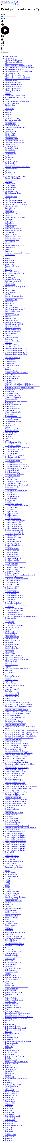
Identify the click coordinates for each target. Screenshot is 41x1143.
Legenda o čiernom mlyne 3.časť (16, 352)
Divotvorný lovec (11, 197)
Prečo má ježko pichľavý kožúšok (16, 799)
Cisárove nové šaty (11, 139)
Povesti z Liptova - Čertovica (14, 708)
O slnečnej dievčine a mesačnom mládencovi (20, 575)
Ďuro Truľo (9, 219)
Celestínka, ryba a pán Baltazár (15, 127)
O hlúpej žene (9, 477)
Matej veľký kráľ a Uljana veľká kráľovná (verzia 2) (22, 386)
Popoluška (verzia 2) (12, 693)
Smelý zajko (9, 934)
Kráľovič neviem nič (12, 315)
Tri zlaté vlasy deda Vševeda (14, 1056)
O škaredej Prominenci (12, 586)
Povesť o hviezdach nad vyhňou (15, 747)
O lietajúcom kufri (11, 498)
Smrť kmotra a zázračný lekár (15, 938)
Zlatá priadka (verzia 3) (12, 1118)
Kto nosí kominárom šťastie (14, 324)
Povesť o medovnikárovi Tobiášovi (16, 762)
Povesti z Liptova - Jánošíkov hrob (16, 710)
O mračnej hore (10, 509)
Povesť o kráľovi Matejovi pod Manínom (18, 753)
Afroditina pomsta (11, 56)
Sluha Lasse (9, 929)
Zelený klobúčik (10, 1103)
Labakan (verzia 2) (11, 337)
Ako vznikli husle (11, 81)
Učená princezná (10, 1069)
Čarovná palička (10, 154)
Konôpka (8, 294)
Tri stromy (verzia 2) (12, 1050)
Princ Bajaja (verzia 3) (12, 820)
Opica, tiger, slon (10, 635)
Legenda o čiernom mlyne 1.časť (16, 348)
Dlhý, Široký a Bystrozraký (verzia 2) (17, 202)
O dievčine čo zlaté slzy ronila (15, 459)
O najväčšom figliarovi (12, 535)
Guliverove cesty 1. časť (13, 236)
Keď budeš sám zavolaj (13, 281)
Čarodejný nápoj (10, 150)
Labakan (8, 335)
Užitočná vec (9, 1073)
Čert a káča (9, 159)
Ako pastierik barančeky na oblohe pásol (18, 71)
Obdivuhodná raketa (12, 627)
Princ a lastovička (11, 814)
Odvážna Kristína (11, 633)
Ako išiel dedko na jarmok (14, 64)
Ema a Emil (9, 221)
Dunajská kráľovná (11, 213)
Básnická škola (10, 105)
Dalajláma (8, 182)
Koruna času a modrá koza (14, 298)
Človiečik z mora (10, 172)
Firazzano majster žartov (13, 228)
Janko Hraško (9, 260)
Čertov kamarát (10, 165)
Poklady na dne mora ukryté (14, 685)
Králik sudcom (10, 303)
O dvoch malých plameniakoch (15, 468)
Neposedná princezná (12, 431)
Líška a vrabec (10, 363)
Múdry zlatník (9, 414)
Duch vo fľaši (9, 212)
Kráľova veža (9, 313)
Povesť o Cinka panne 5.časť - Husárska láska (20, 736)
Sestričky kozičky (11, 912)
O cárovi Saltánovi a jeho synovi (16, 444)
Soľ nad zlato (9, 949)
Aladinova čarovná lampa (13, 84)
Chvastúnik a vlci (11, 137)
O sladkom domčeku (12, 573)
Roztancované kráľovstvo (13, 901)
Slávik (7, 919)
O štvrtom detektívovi (12, 590)
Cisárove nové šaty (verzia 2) (14, 140)
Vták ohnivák (9, 1090)
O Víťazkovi (9, 607)
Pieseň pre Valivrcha (12, 676)
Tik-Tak (7, 1022)
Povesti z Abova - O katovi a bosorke (17, 702)
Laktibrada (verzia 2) (12, 345)
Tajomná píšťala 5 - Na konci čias (16, 1019)
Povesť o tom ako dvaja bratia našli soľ (18, 788)
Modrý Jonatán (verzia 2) (13, 408)
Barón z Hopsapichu (12, 103)
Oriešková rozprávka (12, 637)
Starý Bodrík (9, 960)
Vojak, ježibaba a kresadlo (13, 1084)
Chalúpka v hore (10, 131)
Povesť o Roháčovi (11, 777)
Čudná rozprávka (11, 180)
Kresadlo (8, 316)
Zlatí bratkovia (10, 1120)
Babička (8, 94)
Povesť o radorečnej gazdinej (14, 773)
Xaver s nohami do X (12, 1092)
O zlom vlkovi (10, 623)
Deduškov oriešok (11, 191)
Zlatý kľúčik (9, 1129)
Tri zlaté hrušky (10, 1054)
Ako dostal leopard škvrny (14, 62)
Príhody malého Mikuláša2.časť (15, 837)
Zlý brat (7, 1133)
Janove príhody (10, 264)
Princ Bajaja (9, 816)
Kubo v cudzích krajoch (13, 330)
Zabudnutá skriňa (11, 1095)
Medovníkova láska (11, 393)
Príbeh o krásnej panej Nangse (15, 831)
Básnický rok (9, 107)
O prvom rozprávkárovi (13, 558)
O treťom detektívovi (12, 592)
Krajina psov (9, 301)
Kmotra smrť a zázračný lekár (15, 286)
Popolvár (8, 698)
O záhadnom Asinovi (12, 612)
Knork (7, 288)
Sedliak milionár (10, 910)
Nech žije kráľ (10, 425)
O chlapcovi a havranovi (13, 446)
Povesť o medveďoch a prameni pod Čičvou (19, 764)
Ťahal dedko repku (11, 1067)
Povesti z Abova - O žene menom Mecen (18, 706)
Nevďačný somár (11, 434)
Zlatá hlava (8, 1107)
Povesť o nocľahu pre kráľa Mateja (16, 768)
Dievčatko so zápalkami (13, 193)
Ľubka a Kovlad (10, 374)
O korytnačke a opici (12, 487)
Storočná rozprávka (11, 972)
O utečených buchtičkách (13, 603)
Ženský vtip (9, 1138)
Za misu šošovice (11, 1093)
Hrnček (7, 249)
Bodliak (7, 116)
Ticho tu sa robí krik (11, 1020)
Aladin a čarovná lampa (13, 82)
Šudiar (7, 1009)
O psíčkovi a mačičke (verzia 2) (15, 562)
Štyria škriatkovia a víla (13, 1007)
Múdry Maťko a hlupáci (13, 412)
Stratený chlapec (10, 975)
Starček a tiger (10, 959)
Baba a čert (9, 92)
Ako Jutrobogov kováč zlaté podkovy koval (19, 67)
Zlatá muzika (9, 1112)
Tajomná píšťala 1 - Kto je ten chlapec (17, 1013)
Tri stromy (8, 1048)
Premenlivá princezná (12, 809)
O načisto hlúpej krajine (13, 524)
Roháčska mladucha (11, 876)
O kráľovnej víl (10, 492)
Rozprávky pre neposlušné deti (15, 897)
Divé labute (9, 195)
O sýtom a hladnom (11, 582)
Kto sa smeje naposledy (13, 328)
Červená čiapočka (11, 169)
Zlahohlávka (9, 1105)
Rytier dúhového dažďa (13, 908)
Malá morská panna (11, 378)
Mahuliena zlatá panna (12, 376)
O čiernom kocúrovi (11, 451)
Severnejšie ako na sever (13, 914)
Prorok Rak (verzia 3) (12, 858)
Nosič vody (9, 438)
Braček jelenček (10, 122)
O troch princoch (10, 599)
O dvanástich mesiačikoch (13, 462)
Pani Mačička (9, 652)
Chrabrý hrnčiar (10, 135)
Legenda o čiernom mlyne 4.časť (16, 354)
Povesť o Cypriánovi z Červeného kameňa (19, 738)
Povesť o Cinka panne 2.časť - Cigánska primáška (21, 730)
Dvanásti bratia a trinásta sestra (15, 217)
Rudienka (8, 902)
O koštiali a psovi (11, 489)
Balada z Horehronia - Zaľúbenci (16, 97)
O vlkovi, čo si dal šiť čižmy (14, 609)
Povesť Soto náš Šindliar (13, 796)
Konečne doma (10, 292)
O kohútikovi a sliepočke (13, 483)
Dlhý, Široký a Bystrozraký (14, 200)
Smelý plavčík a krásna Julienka (15, 932)
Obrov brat (8, 629)
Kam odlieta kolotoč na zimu (14, 273)
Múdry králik (9, 410)
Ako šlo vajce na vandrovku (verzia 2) (17, 77)
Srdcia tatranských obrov (13, 957)
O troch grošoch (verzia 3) (13, 597)
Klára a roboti (9, 283)
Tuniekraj (8, 1065)
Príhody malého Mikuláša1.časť (15, 835)
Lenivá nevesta (10, 356)
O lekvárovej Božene (12, 496)
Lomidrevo (8, 367)
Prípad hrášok (9, 852)
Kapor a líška (9, 275)
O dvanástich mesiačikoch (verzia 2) (17, 464)
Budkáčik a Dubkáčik (12, 125)
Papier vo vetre (10, 653)
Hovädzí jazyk (10, 247)
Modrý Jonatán (10, 406)
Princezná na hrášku (11, 824)
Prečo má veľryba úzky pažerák (15, 801)
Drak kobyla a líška (11, 206)
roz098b (8, 880)
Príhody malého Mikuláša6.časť (15, 844)
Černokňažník (9, 157)
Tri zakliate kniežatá (11, 1052)
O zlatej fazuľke (10, 618)
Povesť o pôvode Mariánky (14, 770)
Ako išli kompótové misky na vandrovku (18, 66)
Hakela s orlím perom (12, 240)
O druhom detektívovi (12, 461)
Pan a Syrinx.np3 (11, 646)
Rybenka (8, 906)
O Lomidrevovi (10, 500)
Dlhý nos (8, 198)
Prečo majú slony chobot (13, 798)
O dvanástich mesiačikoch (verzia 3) (17, 466)
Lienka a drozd (10, 360)
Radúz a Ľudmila (11, 863)
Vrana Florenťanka (11, 1086)
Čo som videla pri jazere (13, 178)
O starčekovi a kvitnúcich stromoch (16, 579)
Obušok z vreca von (11, 631)
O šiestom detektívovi (12, 584)
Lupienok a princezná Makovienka (16, 373)
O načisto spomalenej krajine (14, 530)
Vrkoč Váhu (9, 1088)
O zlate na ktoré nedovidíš (13, 614)
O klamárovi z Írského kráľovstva (16, 481)
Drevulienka (9, 210)
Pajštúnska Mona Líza (12, 640)
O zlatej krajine (10, 620)
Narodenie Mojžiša (11, 419)
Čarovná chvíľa (10, 152)
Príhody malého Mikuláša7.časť (15, 846)
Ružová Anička (10, 904)
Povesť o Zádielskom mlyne (14, 794)
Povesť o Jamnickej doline (14, 749)
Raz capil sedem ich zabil (13, 865)
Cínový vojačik (10, 144)
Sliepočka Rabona (11, 923)
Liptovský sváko (10, 361)
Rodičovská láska (11, 874)
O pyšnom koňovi (11, 565)
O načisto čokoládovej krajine (15, 521)
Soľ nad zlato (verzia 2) (13, 951)
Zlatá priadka (9, 1114)
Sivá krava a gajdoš (11, 916)
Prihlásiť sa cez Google (10, 2)
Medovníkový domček (12, 395)
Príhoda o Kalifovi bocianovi (14, 833)
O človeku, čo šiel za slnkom (14, 455)
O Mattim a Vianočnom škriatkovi (16, 506)
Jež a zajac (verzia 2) (12, 272)
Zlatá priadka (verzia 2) (12, 1116)
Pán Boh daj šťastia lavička (14, 657)
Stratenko (8, 974)
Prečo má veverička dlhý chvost (15, 803)
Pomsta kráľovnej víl (12, 689)
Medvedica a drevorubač (13, 397)
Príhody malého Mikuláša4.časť (15, 841)
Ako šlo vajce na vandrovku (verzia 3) (17, 79)
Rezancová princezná (12, 869)
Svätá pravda (9, 985)
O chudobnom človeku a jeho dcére (17, 448)
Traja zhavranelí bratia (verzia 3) (15, 1030)
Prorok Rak (9, 854)
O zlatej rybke (9, 622)
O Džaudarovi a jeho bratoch (14, 474)
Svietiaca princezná (11, 989)
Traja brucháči (10, 1024)
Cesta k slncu (9, 129)
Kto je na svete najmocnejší (14, 322)
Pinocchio (8, 678)
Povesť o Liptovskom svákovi (15, 760)
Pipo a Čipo (9, 682)
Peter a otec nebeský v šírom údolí (16, 668)
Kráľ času (8, 305)
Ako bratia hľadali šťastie (13, 60)
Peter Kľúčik (9, 672)
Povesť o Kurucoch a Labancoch (16, 756)
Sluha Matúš (9, 931)
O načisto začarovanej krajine (15, 532)
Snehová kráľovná (11, 940)
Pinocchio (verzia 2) (11, 680)
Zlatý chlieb (9, 1127)
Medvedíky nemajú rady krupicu (16, 401)
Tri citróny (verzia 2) (12, 1034)
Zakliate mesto (10, 1101)
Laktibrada (8, 343)
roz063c (7, 878)
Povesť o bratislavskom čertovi (15, 717)
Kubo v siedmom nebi (12, 331)
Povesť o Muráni (10, 766)
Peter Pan (8, 674)
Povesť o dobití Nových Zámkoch (16, 743)
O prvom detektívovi (12, 556)
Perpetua (8, 667)
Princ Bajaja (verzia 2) (12, 818)
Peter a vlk (8, 670)
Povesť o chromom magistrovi (15, 725)
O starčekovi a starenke (12, 580)
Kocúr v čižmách (10, 290)
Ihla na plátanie (10, 255)
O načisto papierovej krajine (14, 528)
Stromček (8, 981)
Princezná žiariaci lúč (12, 829)
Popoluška (8, 691)
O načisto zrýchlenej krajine (14, 534)
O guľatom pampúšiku (12, 476)
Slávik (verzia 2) (10, 921)
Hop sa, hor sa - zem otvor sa (14, 245)
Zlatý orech (9, 1131)
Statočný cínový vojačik (13, 962)
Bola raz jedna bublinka (13, 120)
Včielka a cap (9, 1077)
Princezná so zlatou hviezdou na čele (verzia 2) (20, 828)
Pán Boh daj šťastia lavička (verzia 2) (17, 659)
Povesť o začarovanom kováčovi (16, 792)
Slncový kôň (9, 927)
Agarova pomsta (10, 58)
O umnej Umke (10, 601)
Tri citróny (8, 1032)
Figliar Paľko (9, 227)
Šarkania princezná (11, 994)
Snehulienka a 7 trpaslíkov (14, 946)
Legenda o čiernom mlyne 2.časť (16, 350)
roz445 (7, 886)
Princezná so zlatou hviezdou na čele (17, 826)
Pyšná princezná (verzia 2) (14, 861)
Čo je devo (8, 174)
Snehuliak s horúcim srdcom (14, 944)
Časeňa (7, 155)
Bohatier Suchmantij (12, 118)
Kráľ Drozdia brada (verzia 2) (15, 309)
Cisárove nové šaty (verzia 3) (14, 142)
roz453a (7, 887)
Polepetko (8, 687)
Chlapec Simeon (10, 133)
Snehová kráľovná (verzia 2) (14, 942)
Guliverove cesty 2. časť (13, 238)
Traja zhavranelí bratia (12, 1026)
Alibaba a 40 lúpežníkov (13, 88)
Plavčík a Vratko (10, 683)
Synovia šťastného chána (13, 992)
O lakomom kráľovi (11, 494)
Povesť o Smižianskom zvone (15, 783)
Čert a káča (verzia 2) (12, 161)
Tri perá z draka (10, 1045)
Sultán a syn (9, 983)
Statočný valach (10, 966)
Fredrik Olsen (9, 232)
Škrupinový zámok (11, 1005)
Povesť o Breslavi (11, 719)
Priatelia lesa (9, 811)
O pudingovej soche (11, 564)
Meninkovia (9, 403)
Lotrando (8, 369)
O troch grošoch (10, 594)
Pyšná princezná (10, 859)
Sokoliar (8, 947)
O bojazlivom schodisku (13, 442)
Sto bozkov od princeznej (13, 968)
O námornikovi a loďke (13, 537)
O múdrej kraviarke (11, 513)
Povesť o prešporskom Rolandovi (16, 771)
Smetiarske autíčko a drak (13, 936)
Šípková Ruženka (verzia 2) (14, 1000)
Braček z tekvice (10, 124)
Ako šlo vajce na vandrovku (14, 75)
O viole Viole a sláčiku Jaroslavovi (16, 605)
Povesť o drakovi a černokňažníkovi (17, 745)
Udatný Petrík (9, 1071)
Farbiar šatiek (9, 223)
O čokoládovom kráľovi (13, 457)
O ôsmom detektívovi (12, 549)
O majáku (8, 502)
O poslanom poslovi (11, 552)
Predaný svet (9, 807)
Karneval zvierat (10, 277)
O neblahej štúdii (10, 539)
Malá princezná (10, 380)
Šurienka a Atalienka (12, 1011)
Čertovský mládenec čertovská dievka (17, 167)
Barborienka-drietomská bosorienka (17, 101)
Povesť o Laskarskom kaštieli (15, 758)
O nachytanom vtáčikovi (13, 519)
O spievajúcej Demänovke (14, 577)
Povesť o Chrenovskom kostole (15, 723)
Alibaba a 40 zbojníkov (13, 90)
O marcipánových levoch (13, 504)
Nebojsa (8, 423)
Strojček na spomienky (12, 979)
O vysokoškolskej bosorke (14, 610)
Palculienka (9, 642)
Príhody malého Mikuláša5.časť (15, 843)
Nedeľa (7, 427)
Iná (6, 257)
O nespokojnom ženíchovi (13, 545)
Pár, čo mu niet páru (11, 661)
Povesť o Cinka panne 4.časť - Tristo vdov (19, 734)
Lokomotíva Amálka (12, 365)
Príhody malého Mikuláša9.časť (15, 850)
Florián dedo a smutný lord (14, 230)
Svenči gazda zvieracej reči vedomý (17, 987)
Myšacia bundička (11, 416)
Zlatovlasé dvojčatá (11, 1122)
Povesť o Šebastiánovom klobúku (16, 785)
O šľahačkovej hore (11, 588)
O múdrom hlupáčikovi (12, 517)
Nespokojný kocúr (11, 433)
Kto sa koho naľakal (12, 326)
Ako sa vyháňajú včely (12, 73)
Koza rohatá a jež (11, 300)
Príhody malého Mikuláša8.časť (15, 848)
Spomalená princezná (12, 953)
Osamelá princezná (11, 638)
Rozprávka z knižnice (12, 895)
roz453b (8, 889)
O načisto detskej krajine (13, 522)
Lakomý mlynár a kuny (13, 341)
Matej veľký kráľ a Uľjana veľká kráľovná (19, 388)
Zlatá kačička (9, 1108)
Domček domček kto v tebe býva (16, 204)
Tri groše (8, 1035)
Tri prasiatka (9, 1047)
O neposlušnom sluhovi (13, 541)
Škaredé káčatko (10, 1002)
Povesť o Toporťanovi (12, 790)
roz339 (7, 884)
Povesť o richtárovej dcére (13, 775)
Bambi (7, 99)
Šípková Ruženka (11, 998)
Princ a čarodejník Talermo (14, 813)
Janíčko (7, 258)
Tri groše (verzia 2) (11, 1037)
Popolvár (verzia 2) (11, 700)
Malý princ (8, 382)
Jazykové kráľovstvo (12, 266)
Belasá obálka (9, 109)
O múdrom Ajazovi (11, 515)
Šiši (6, 996)
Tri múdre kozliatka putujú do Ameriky (18, 1041)
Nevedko (8, 436)
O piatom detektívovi (12, 550)
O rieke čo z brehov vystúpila (15, 567)
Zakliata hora (9, 1099)
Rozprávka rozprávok (12, 893)
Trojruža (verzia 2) (11, 1060)
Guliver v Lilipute (11, 234)
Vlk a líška (8, 1080)
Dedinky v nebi (10, 189)
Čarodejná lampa (10, 146)
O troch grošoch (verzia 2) (13, 595)
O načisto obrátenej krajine (14, 526)
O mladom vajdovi (11, 507)
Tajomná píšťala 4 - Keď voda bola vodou (19, 1017)
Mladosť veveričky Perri (13, 404)
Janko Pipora (9, 262)
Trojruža (8, 1058)
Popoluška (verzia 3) (12, 695)
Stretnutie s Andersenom (13, 977)
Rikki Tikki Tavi (10, 873)
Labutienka (9, 339)
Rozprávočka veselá (11, 899)
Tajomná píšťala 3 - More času (15, 1015)
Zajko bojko (9, 1097)
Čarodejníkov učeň (11, 148)
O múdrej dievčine (11, 511)
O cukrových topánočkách (14, 449)
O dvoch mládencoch (12, 470)
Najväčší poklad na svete (13, 418)
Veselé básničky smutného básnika (16, 1078)
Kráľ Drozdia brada (11, 307)
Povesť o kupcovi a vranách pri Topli (17, 755)
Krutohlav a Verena (11, 320)
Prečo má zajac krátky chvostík (15, 805)
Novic (7, 440)
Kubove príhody (10, 333)
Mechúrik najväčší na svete (14, 389)
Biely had (8, 112)
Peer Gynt (8, 663)
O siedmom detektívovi (12, 571)
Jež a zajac (8, 270)
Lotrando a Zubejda (11, 371)
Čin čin (7, 170)
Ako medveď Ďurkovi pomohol (15, 69)
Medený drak (9, 391)
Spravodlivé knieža (11, 955)
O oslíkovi (8, 547)
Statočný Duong (10, 964)
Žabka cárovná (10, 1136)
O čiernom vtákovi (11, 453)
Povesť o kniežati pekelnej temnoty (16, 751)
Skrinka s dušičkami (11, 917)
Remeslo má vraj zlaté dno (14, 867)
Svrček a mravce (10, 990)
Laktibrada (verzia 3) (12, 346)
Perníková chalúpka (11, 665)
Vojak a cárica (9, 1082)
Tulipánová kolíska (11, 1063)
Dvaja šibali (9, 215)
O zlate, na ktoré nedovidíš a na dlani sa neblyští (21, 616)
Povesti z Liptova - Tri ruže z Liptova (17, 713)
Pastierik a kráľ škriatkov (13, 655)
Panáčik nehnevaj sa (12, 648)
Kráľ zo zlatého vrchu (12, 311)
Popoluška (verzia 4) (12, 697)
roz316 (7, 882)
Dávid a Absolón (10, 185)
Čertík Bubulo (10, 163)
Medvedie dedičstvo (11, 399)
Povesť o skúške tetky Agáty (14, 781)
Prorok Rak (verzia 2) (12, 856)
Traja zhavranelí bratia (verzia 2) (15, 1028)
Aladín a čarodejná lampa (13, 86)
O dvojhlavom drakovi (12, 472)
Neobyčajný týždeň (11, 429)
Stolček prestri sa (10, 970)
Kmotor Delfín (10, 285)
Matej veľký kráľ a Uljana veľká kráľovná (19, 384)
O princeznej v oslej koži (13, 554)
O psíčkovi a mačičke (12, 560)
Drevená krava (10, 208)
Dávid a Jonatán (10, 187)
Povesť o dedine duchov (13, 741)
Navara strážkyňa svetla (13, 421)
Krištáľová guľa (10, 318)
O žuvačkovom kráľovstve (14, 625)
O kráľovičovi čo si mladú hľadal (16, 491)
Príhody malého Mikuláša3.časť (15, 839)
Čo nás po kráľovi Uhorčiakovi (15, 176)
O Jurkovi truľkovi (11, 479)
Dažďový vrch (10, 184)
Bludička (8, 114)
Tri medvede (9, 1039)
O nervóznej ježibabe (12, 543)
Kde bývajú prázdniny (12, 279)
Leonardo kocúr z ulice (12, 358)
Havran (7, 243)
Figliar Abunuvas (11, 225)
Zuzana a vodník (10, 1135)
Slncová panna (10, 925)
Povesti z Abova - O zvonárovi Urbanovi (18, 704)
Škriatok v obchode (11, 1004)
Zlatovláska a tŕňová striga (13, 1125)
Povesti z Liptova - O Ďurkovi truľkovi (18, 711)
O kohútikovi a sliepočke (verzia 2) (16, 485)
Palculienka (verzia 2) (12, 644)
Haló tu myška (10, 242)
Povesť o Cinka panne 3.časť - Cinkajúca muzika (21, 732)
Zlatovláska (9, 1123)
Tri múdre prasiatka (11, 1043)
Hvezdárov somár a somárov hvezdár (17, 253)
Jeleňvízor (8, 268)
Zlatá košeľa (9, 1110)
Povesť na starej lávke (12, 715)
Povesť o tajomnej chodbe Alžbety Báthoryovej (21, 786)
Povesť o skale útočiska (13, 779)
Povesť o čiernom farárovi (13, 740)
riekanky (8, 871)
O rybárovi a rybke (11, 569)
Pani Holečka (9, 650)
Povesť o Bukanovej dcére (14, 721)
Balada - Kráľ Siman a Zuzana (15, 96)
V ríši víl (8, 1075)
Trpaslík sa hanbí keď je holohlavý (16, 1062)
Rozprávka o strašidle (12, 891)
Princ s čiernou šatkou (12, 822)
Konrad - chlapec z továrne (14, 296)
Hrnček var (9, 251)
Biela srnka (9, 111)
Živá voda (8, 1140)
